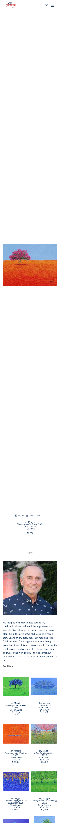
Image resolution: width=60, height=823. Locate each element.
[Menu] (52, 5)
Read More (8, 666)
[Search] (46, 5)
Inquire (30, 552)
